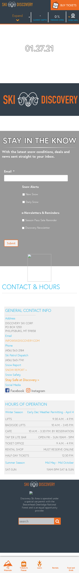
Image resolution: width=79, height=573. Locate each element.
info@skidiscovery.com (22, 341)
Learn (39, 568)
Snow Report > (16, 370)
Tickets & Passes (23, 569)
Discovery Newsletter (37, 227)
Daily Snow (32, 202)
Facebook (17, 391)
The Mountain (8, 569)
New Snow (32, 194)
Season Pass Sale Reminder (41, 220)
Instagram (38, 391)
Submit (11, 243)
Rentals (55, 568)
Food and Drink (71, 569)
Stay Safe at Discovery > (22, 380)
